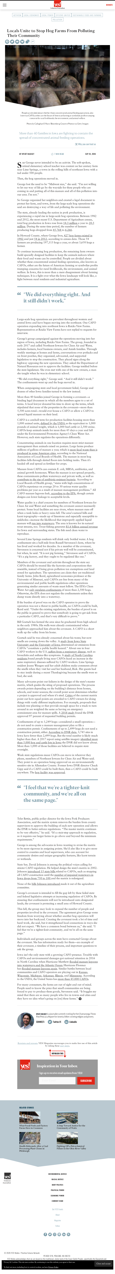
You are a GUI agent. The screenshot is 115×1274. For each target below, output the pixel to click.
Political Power (57, 1190)
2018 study (68, 713)
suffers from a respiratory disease (67, 651)
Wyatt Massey (28, 153)
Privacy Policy (53, 1267)
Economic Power (57, 1195)
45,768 (57, 230)
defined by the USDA (53, 423)
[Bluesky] (22, 42)
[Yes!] (57, 4)
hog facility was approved (50, 772)
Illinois (59, 975)
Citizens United (63, 15)
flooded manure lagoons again (39, 968)
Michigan (36, 975)
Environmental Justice (57, 1174)
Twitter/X (56, 1021)
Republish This (57, 1053)
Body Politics (57, 1185)
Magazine (57, 1220)
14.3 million (70, 223)
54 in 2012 (40, 239)
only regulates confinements (45, 590)
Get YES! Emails (57, 1209)
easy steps (64, 1046)
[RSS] (68, 1234)
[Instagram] (54, 1234)
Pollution (57, 19)
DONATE (109, 5)
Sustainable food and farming (87, 15)
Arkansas (48, 975)
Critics (69, 695)
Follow (57, 1225)
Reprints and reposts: (28, 1043)
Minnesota (75, 975)
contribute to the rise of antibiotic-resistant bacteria (46, 479)
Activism (17, 15)
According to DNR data (62, 732)
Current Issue (57, 1201)
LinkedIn (73, 1021)
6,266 (68, 230)
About (58, 1214)
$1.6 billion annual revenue (82, 526)
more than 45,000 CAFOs (73, 979)
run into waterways (43, 523)
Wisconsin (23, 975)
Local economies (31, 15)
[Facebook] (7, 42)
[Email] (17, 42)
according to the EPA (63, 493)
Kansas (83, 972)
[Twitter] (12, 42)
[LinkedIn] (64, 1234)
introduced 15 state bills (42, 871)
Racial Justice (57, 1179)
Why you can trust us (87, 144)
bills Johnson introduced (46, 884)
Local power (48, 15)
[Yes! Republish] (27, 42)
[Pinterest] (59, 1234)
